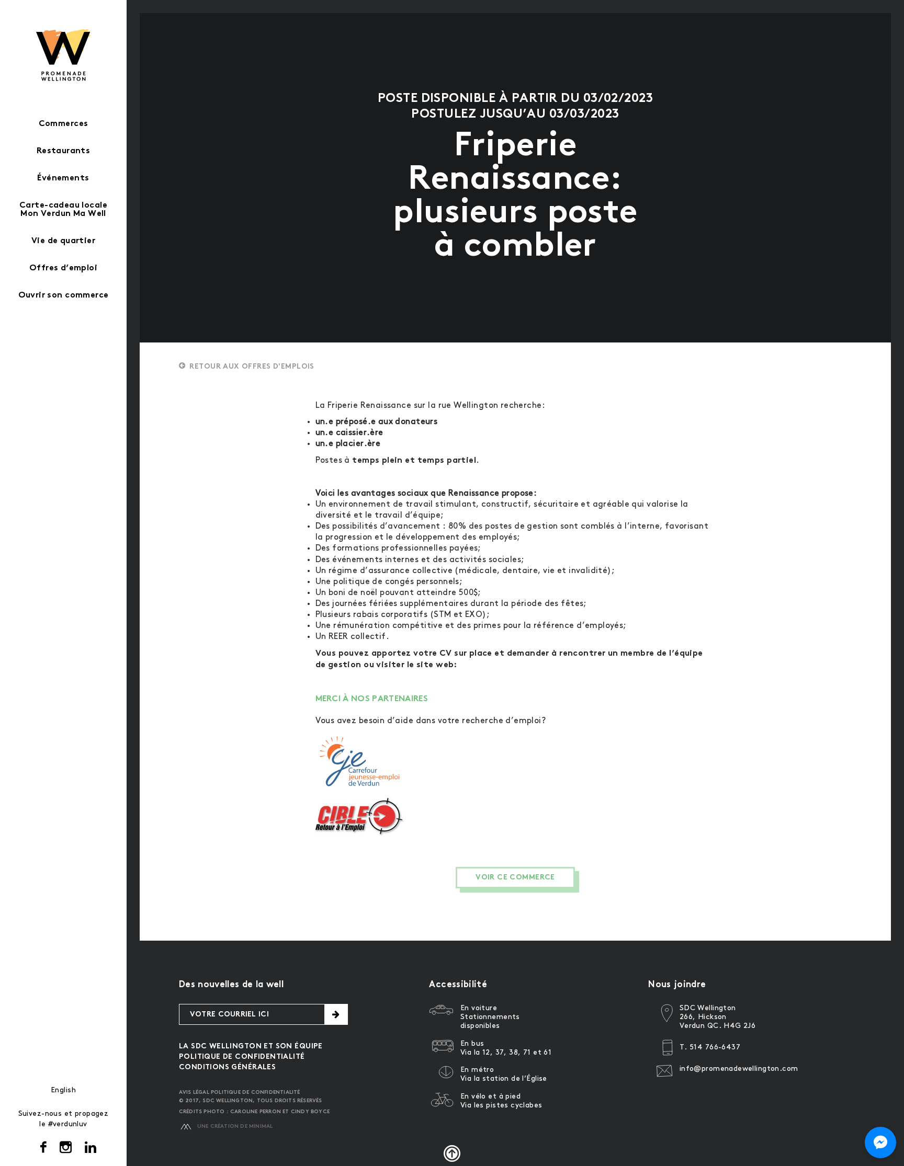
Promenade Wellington (63, 55)
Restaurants (64, 151)
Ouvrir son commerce (63, 296)
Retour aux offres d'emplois (251, 366)
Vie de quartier (63, 241)
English (63, 1090)
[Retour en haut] (452, 1153)
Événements (63, 178)
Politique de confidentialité (242, 1057)
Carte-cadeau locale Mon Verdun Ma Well (63, 210)
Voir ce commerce (515, 877)
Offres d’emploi (63, 268)
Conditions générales (227, 1067)
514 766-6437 (715, 1047)
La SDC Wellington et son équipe (251, 1046)
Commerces (63, 124)
